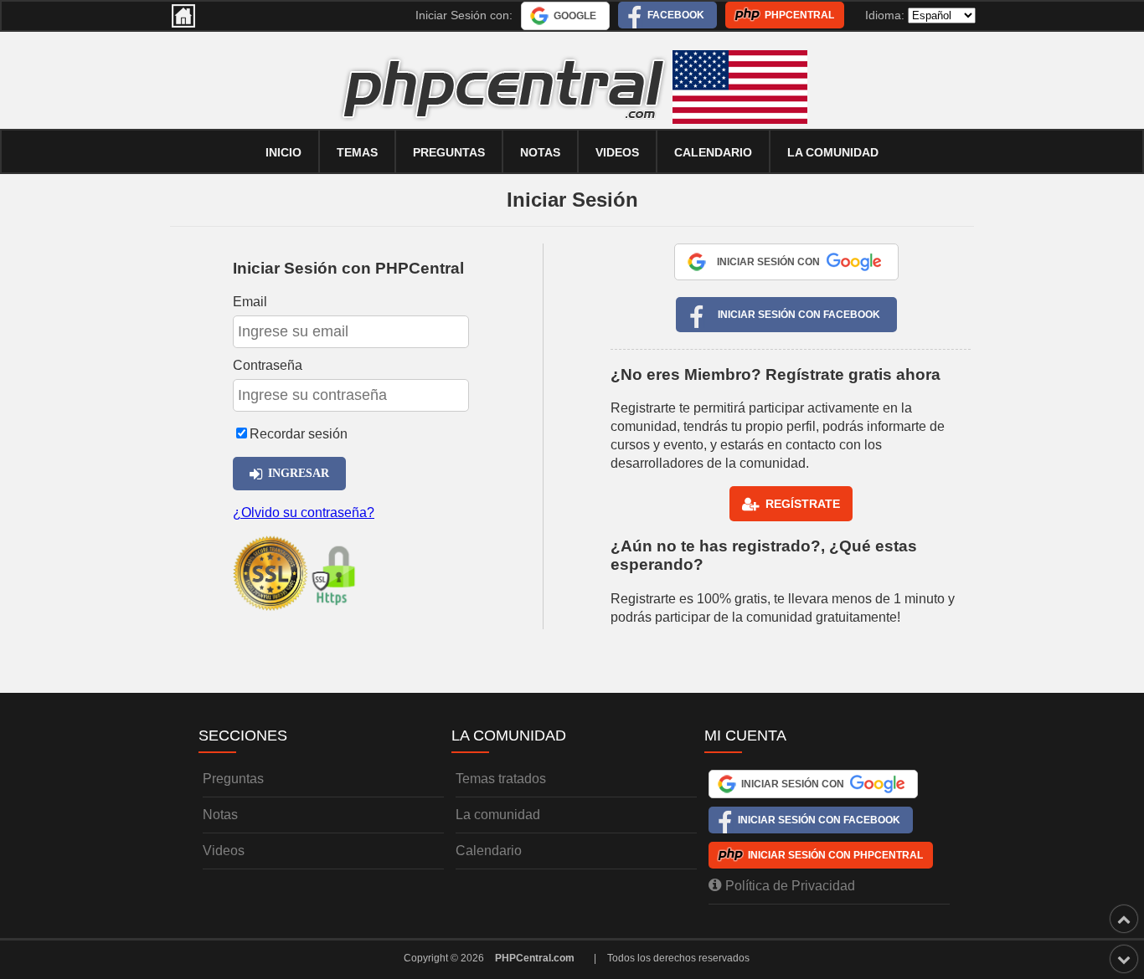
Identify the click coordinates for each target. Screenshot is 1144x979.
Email (250, 302)
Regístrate (802, 503)
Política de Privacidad (790, 886)
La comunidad (833, 152)
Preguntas (449, 152)
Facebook (675, 15)
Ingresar (298, 473)
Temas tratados (501, 778)
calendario (713, 152)
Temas (357, 152)
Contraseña (267, 365)
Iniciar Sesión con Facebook (799, 314)
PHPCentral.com (535, 958)
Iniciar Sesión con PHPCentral (835, 855)
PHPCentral (799, 15)
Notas (540, 152)
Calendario (489, 850)
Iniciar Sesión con (768, 262)
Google (575, 16)
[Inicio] (183, 16)
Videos (617, 152)
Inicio (283, 152)
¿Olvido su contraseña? (303, 512)
